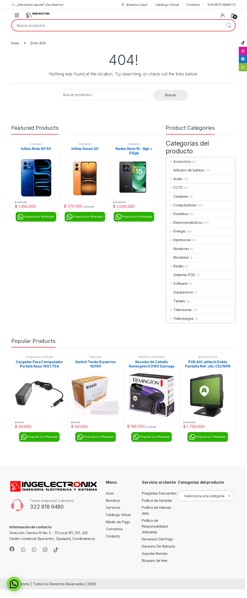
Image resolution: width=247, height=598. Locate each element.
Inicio (15, 43)
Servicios (113, 507)
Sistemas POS (184, 275)
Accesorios (182, 161)
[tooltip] (243, 43)
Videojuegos (183, 318)
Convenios (114, 529)
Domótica (180, 214)
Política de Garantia (157, 500)
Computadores (185, 205)
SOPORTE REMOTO (221, 5)
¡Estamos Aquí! (137, 5)
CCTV (178, 187)
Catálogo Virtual (167, 5)
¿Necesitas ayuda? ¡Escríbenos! (40, 5)
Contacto (193, 5)
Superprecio (183, 292)
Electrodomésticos (187, 222)
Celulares (35, 144)
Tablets (179, 301)
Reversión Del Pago (157, 539)
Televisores (182, 310)
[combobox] (117, 25)
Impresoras (182, 240)
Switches (95, 357)
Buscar (228, 25)
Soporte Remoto (155, 553)
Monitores (181, 249)
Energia (179, 231)
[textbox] (205, 496)
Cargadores (34, 357)
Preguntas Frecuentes (159, 493)
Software (180, 283)
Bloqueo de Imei (154, 560)
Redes (178, 266)
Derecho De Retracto (158, 546)
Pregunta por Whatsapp (39, 216)
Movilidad (181, 257)
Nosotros (113, 500)
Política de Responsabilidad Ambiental (155, 526)
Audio (177, 179)
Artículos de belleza (188, 170)
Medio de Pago (118, 522)
